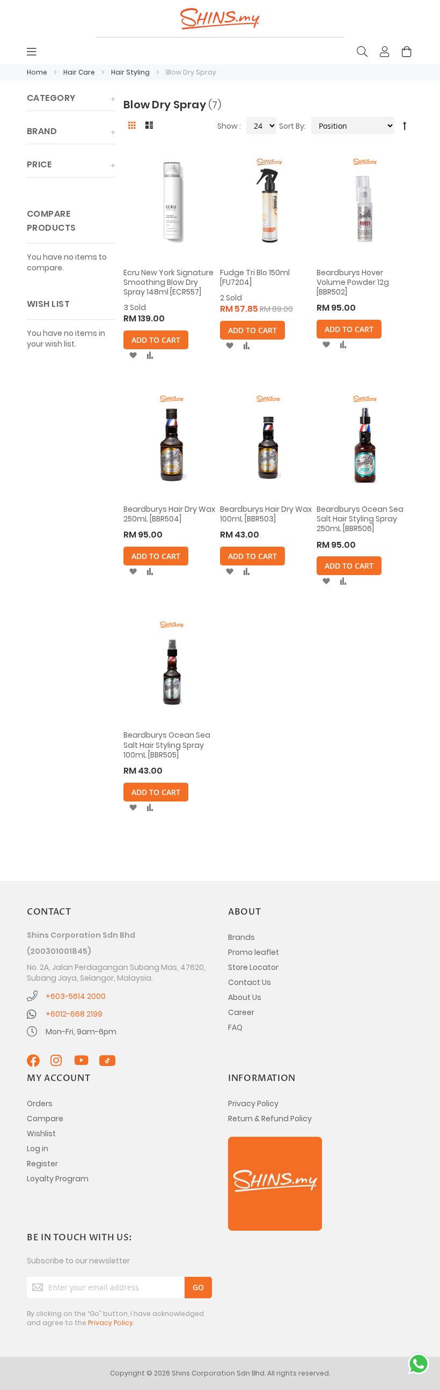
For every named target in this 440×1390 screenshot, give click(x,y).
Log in (37, 1148)
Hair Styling (131, 72)
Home (38, 72)
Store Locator (253, 967)
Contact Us (249, 982)
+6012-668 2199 (74, 1014)
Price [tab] (39, 164)
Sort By (291, 126)
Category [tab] (51, 98)
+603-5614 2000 (76, 996)
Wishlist (41, 1133)
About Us (244, 997)
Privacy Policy (253, 1103)
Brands (241, 937)
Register (42, 1163)
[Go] (198, 1287)
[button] (133, 355)
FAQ (235, 1027)
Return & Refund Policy (270, 1118)
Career (241, 1012)
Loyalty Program (58, 1178)
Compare (45, 1118)
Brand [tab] (42, 131)
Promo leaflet (253, 952)
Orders (40, 1103)
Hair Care (80, 72)
